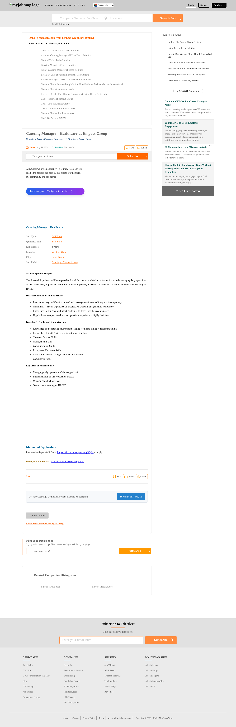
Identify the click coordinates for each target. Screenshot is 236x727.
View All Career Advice (188, 191)
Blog (25, 681)
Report (143, 476)
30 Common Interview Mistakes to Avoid (186, 147)
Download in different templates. (67, 461)
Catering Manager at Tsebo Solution (58, 65)
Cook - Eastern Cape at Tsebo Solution (60, 50)
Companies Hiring (31, 697)
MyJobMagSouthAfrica (163, 718)
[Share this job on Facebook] (41, 476)
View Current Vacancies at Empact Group (45, 523)
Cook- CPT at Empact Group (55, 103)
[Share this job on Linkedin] (58, 476)
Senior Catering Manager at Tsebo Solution (62, 70)
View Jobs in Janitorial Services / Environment (45, 139)
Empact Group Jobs (50, 586)
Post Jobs (79, 5)
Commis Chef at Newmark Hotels (57, 89)
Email (144, 147)
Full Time (57, 236)
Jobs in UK (150, 686)
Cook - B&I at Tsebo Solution (55, 60)
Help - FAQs (110, 686)
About (65, 718)
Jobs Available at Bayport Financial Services (188, 68)
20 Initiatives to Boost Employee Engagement (181, 125)
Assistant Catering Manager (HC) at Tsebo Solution (66, 55)
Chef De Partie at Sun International (58, 108)
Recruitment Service (73, 670)
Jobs (47, 5)
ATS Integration (71, 686)
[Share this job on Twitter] (49, 476)
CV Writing (28, 686)
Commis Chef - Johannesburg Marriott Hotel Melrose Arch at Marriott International (82, 84)
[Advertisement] (119, 191)
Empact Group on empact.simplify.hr (75, 452)
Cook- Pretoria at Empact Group (57, 99)
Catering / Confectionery (65, 262)
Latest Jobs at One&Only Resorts (183, 80)
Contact (75, 718)
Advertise (109, 691)
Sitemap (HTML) (112, 675)
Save (131, 147)
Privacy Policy (89, 718)
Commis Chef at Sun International (57, 113)
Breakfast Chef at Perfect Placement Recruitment (65, 74)
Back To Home (39, 515)
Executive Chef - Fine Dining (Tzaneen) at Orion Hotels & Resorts (74, 94)
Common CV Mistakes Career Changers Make (186, 103)
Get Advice (61, 5)
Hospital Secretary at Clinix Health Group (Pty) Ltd (190, 55)
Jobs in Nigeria (152, 675)
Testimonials (110, 681)
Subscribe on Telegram (131, 496)
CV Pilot (27, 670)
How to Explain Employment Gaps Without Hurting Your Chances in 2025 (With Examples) (188, 168)
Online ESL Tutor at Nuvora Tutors (184, 42)
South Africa (103, 5)
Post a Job (68, 665)
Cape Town (58, 257)
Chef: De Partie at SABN (53, 118)
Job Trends (28, 691)
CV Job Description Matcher (36, 675)
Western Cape (59, 252)
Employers (219, 5)
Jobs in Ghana (151, 665)
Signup (203, 5)
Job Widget (110, 665)
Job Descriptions (71, 702)
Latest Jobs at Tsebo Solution (181, 48)
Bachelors (57, 241)
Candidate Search (72, 681)
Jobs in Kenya (151, 670)
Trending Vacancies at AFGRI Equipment (187, 74)
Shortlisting (69, 675)
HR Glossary (69, 697)
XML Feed (110, 670)
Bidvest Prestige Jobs (102, 586)
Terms (101, 718)
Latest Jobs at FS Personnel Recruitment (186, 62)
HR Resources (70, 691)
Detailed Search (59, 24)
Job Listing (28, 665)
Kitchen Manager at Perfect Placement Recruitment (66, 79)
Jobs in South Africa (154, 681)
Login (191, 5)
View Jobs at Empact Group (79, 139)
